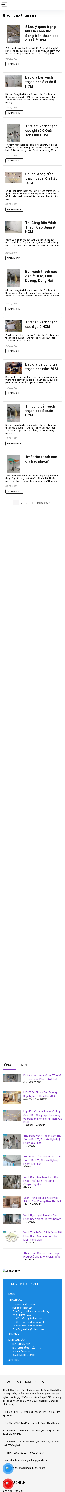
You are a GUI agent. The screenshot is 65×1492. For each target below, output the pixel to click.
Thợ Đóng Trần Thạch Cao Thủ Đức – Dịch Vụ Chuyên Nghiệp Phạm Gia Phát (42, 1160)
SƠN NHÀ (13, 1334)
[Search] (59, 5)
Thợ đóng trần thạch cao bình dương (30, 1311)
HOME (12, 1294)
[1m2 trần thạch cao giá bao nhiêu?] (13, 456)
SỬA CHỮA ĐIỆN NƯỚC (23, 1355)
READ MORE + (14, 64)
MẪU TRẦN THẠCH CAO (35, 1099)
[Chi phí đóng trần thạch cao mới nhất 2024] (13, 173)
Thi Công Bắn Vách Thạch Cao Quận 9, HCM (40, 227)
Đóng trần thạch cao (22, 1308)
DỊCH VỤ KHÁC (16, 1339)
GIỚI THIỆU (14, 1360)
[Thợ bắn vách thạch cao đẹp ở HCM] (13, 321)
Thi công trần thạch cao (24, 1304)
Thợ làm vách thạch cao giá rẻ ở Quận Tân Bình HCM (41, 130)
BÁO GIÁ (27, 1166)
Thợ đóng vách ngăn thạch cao (28, 1329)
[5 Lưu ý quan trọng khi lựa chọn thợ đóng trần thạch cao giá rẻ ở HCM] (13, 26)
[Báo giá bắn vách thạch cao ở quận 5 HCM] (13, 76)
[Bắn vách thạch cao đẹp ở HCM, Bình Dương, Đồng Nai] (13, 271)
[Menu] (4, 5)
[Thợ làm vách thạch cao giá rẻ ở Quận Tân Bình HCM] (13, 125)
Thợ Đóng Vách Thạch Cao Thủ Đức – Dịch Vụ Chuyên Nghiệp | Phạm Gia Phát (42, 1139)
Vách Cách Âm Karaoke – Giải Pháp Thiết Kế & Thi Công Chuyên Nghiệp (40, 1181)
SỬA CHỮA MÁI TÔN (22, 1351)
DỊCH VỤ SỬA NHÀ (21, 1344)
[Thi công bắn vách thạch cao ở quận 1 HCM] (13, 405)
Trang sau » (43, 502)
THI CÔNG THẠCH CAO (34, 1125)
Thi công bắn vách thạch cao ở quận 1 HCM (40, 410)
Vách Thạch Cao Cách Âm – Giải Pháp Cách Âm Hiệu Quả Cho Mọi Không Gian (42, 1236)
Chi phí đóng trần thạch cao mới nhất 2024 (41, 178)
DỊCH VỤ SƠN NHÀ (32, 1082)
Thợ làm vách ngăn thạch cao (27, 1318)
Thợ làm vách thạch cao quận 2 (28, 1325)
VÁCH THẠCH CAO (32, 1204)
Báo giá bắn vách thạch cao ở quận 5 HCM (40, 81)
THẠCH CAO (29, 1146)
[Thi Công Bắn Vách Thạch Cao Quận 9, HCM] (13, 222)
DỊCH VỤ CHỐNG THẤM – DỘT (27, 1348)
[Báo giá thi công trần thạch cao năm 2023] (13, 363)
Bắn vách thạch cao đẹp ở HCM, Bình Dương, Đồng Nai (41, 276)
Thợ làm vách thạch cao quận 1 (28, 1322)
